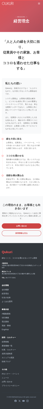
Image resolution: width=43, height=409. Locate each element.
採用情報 (5, 342)
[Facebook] (15, 401)
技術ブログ (6, 361)
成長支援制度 (7, 354)
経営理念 (5, 294)
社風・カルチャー (9, 350)
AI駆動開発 (6, 314)
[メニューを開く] (39, 3)
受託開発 (5, 322)
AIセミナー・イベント (10, 374)
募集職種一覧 (7, 346)
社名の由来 (6, 297)
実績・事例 (6, 326)
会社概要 (5, 290)
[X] (19, 401)
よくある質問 (7, 301)
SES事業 (5, 318)
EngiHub (5, 329)
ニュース (5, 378)
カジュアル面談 (8, 358)
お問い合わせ (21, 226)
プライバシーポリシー (10, 386)
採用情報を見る (21, 233)
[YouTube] (23, 401)
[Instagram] (27, 401)
